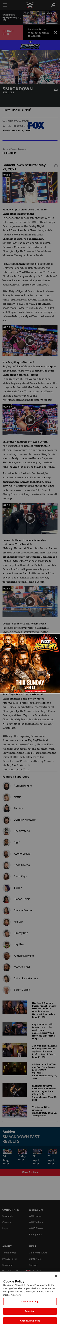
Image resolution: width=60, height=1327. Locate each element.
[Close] (56, 1276)
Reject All (30, 1311)
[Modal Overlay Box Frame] (30, 663)
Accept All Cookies (30, 1320)
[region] (30, 1299)
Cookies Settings (30, 1301)
